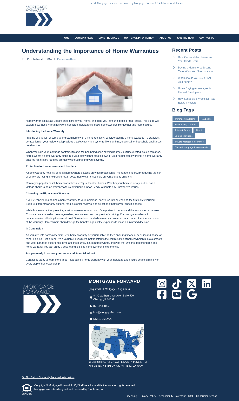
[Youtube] (176, 294)
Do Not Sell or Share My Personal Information (48, 377)
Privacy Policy (148, 396)
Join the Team (185, 38)
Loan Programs (109, 38)
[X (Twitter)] (191, 284)
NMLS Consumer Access (202, 396)
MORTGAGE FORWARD (114, 281)
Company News (84, 38)
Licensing (131, 396)
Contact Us (206, 38)
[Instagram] (161, 284)
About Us (165, 38)
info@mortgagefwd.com (107, 312)
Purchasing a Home (66, 59)
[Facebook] (161, 294)
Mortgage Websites (45, 389)
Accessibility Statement (172, 396)
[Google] (191, 294)
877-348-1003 (101, 306)
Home (66, 38)
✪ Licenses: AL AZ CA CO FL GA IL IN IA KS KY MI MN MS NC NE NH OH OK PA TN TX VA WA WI (118, 363)
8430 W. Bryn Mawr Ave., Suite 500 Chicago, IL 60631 (113, 297)
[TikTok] (176, 284)
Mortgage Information (139, 38)
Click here (163, 3)
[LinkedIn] (206, 284)
